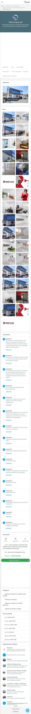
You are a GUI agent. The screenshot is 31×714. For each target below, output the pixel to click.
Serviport (9, 648)
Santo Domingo (15, 6)
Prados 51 (10, 696)
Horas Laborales (16, 71)
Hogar (2, 6)
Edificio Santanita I (12, 677)
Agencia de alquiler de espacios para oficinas (14, 7)
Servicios (25, 71)
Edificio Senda (11, 690)
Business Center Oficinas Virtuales (16, 670)
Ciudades (8, 6)
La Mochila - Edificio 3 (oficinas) (16, 683)
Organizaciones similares (9, 76)
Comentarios (20, 67)
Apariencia (5, 67)
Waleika (9, 659)
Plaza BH (9, 701)
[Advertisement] (15, 48)
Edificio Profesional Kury (14, 664)
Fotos (12, 67)
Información (5, 71)
